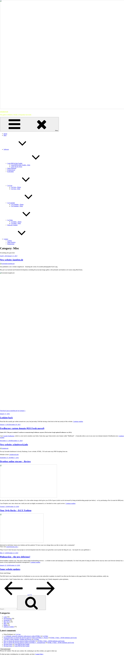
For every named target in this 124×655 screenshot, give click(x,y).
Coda (5, 617)
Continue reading (78, 421)
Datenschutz (10, 244)
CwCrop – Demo (16, 187)
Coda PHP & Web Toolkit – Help (20, 165)
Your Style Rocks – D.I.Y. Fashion (15, 510)
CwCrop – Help (15, 189)
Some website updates (10, 569)
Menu (56, 130)
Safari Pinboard (11, 168)
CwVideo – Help (16, 223)
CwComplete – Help (17, 206)
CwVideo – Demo (16, 221)
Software (6, 149)
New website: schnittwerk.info (14, 444)
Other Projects (11, 242)
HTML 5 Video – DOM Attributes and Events (63, 637)
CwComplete (11, 203)
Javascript (6, 620)
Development (7, 618)
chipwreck (4, 112)
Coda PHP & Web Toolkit (14, 163)
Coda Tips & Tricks (16, 166)
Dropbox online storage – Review (15, 461)
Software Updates (12, 225)
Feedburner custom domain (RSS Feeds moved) (22, 428)
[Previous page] (13, 594)
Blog (5, 135)
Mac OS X (7, 622)
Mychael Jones (8, 644)
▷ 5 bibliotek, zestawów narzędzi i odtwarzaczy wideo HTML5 (22, 636)
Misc (5, 623)
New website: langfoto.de (11, 260)
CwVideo (10, 220)
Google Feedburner (8, 436)
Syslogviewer (11, 170)
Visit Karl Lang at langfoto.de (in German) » (13, 410)
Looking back (6, 417)
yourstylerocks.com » (12, 546)
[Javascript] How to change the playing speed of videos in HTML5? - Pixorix (26, 637)
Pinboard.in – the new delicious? (15, 557)
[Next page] (45, 594)
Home (5, 134)
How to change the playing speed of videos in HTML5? (20, 641)
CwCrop (9, 185)
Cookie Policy (39, 654)
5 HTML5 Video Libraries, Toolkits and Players (17, 639)
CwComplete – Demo (17, 204)
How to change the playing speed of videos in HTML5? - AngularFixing (24, 642)
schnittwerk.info (14, 454)
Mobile (6, 625)
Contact (6, 239)
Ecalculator (10, 171)
